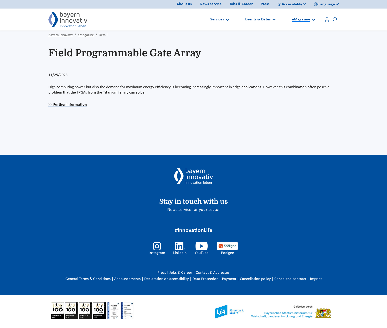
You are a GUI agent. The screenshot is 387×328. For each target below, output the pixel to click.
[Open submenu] (227, 19)
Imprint (316, 279)
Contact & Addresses (213, 273)
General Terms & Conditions (88, 279)
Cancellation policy (256, 279)
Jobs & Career (241, 4)
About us (184, 4)
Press (265, 4)
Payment (229, 279)
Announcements (128, 279)
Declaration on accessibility (167, 279)
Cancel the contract (290, 279)
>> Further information (67, 105)
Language (326, 4)
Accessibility (292, 4)
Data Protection (205, 279)
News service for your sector (193, 210)
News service (210, 4)
